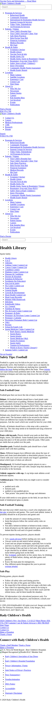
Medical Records (17, 43)
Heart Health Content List (15, 295)
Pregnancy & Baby (12, 313)
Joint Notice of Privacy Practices (18, 670)
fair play (3, 512)
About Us (9, 86)
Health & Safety (11, 47)
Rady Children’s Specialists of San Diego (21, 656)
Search (2, 134)
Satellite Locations (17, 77)
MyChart (13, 45)
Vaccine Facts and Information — (18, 1)
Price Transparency (12, 675)
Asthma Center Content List (16, 265)
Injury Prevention (17, 66)
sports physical (16, 539)
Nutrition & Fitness (12, 309)
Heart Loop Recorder (13, 297)
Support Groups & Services (21, 22)
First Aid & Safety (12, 283)
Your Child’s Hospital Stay (20, 31)
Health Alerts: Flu (17, 56)
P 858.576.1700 (6, 136)
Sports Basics (15, 334)
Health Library (16, 52)
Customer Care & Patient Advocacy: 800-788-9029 (28, 623)
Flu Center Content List (14, 286)
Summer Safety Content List (16, 350)
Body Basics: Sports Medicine (22, 331)
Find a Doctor (5, 109)
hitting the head (6, 369)
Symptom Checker (17, 50)
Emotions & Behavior (13, 279)
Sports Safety (15, 343)
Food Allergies (11, 288)
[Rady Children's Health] (10, 113)
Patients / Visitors (12, 29)
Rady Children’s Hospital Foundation (20, 661)
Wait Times (14, 84)
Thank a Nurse (6, 634)
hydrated (12, 555)
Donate (8, 129)
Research (8, 127)
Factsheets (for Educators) (15, 281)
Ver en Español (6, 354)
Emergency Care (16, 79)
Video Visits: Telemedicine (20, 24)
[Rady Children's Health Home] (10, 3)
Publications (15, 105)
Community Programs (19, 17)
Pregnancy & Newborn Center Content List (22, 315)
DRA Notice (10, 684)
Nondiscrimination (12, 679)
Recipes (8, 325)
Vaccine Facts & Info (18, 54)
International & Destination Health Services (27, 20)
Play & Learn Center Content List (18, 311)
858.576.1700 (5, 111)
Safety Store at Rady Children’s (22, 63)
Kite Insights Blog (17, 98)
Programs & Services (13, 13)
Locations (9, 72)
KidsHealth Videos (12, 304)
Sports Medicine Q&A (19, 338)
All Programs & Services (20, 27)
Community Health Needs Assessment (25, 68)
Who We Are (15, 88)
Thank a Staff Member (9, 645)
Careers (13, 95)
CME (7, 125)
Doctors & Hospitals (13, 276)
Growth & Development (14, 293)
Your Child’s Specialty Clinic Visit (23, 33)
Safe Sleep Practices (18, 36)
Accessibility (10, 688)
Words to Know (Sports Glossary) (23, 348)
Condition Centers (12, 270)
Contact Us (9, 118)
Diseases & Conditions (14, 274)
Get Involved (15, 100)
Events (13, 102)
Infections (9, 302)
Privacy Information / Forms (16, 666)
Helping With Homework (15, 299)
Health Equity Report (18, 70)
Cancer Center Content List (16, 267)
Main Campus (15, 75)
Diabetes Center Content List (16, 272)
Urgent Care (15, 82)
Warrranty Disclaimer (13, 693)
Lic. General (10, 306)
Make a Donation (7, 632)
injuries (47, 369)
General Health (11, 290)
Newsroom (14, 91)
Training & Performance (19, 345)
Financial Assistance (18, 40)
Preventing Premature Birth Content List (21, 320)
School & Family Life (13, 327)
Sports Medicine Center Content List (19, 329)
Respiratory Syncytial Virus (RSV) (24, 61)
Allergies (8, 263)
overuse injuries (11, 566)
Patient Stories (15, 93)
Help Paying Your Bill (19, 38)
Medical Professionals (13, 122)
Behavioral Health (17, 15)
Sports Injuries (16, 336)
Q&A (7, 322)
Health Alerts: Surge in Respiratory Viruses (27, 59)
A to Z (7, 260)
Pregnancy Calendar (13, 318)
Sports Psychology (17, 341)
